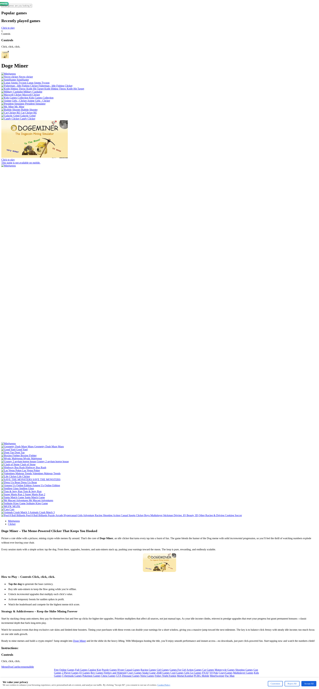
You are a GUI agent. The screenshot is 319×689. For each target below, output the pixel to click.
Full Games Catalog (85, 669)
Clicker (12, 524)
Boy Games (97, 672)
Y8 (211, 672)
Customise (275, 683)
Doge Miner (79, 640)
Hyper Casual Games (128, 669)
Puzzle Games (109, 669)
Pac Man (229, 675)
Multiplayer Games (243, 672)
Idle (32, 666)
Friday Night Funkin (165, 675)
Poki (215, 672)
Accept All (309, 683)
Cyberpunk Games (72, 675)
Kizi (99, 669)
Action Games (194, 669)
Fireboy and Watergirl (115, 672)
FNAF (205, 672)
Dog (10, 666)
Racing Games (148, 669)
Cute (15, 666)
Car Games (208, 669)
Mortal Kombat (185, 675)
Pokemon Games (91, 675)
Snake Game (149, 672)
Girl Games (163, 669)
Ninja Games (147, 675)
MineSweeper (217, 675)
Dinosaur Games (131, 675)
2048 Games (163, 672)
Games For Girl (177, 669)
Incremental (24, 666)
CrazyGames (225, 672)
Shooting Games (244, 669)
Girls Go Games (192, 672)
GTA (118, 675)
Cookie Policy (163, 685)
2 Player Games (70, 672)
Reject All (292, 683)
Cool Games (176, 672)
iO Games (84, 672)
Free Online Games (64, 669)
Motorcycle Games (225, 669)
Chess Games (108, 675)
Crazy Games (134, 672)
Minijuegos (14, 521)
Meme (4, 666)
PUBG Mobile (201, 675)
